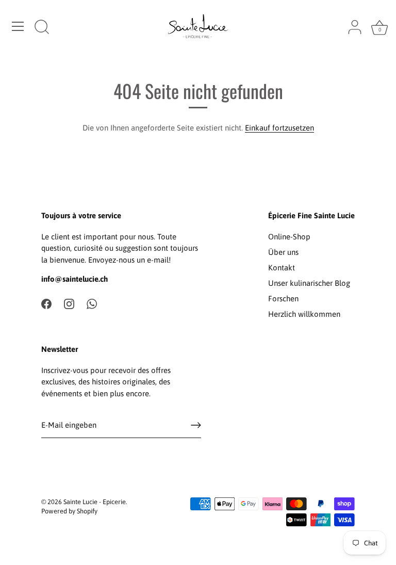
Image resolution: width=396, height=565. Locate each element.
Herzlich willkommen (304, 314)
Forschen (283, 298)
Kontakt (281, 267)
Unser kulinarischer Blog (309, 283)
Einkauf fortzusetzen (279, 127)
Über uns (283, 252)
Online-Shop (289, 236)
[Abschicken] (196, 425)
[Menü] (18, 26)
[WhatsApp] (92, 303)
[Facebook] (46, 303)
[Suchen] (41, 28)
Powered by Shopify (69, 511)
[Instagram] (69, 303)
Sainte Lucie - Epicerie (94, 502)
